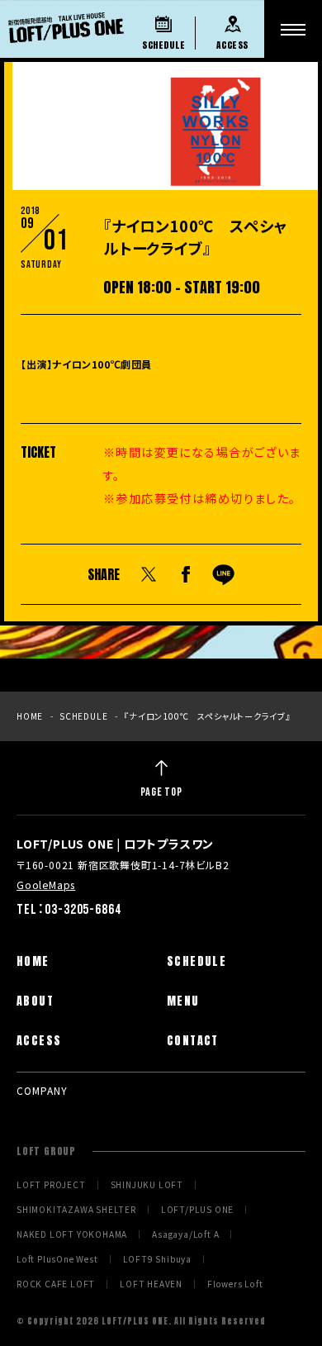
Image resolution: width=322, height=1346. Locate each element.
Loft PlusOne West (57, 1259)
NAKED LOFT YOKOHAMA (72, 1234)
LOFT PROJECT (51, 1185)
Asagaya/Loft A (185, 1234)
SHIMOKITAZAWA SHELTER (76, 1210)
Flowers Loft (235, 1284)
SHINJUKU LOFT (147, 1185)
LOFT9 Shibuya (157, 1259)
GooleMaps (46, 885)
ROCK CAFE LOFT (56, 1284)
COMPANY (42, 1090)
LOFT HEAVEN (151, 1284)
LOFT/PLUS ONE (197, 1210)
